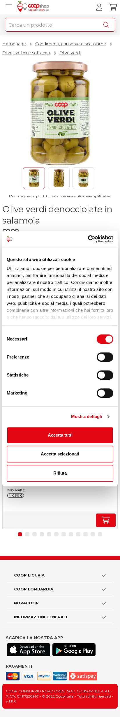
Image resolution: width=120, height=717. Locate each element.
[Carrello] (113, 7)
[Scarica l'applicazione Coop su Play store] (74, 649)
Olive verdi (70, 52)
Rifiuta (60, 473)
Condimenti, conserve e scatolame (70, 43)
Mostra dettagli (86, 416)
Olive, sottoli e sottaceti (26, 52)
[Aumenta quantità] (105, 520)
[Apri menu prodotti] (7, 7)
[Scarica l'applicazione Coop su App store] (28, 649)
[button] (20, 534)
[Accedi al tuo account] (99, 7)
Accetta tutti (60, 435)
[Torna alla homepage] (34, 7)
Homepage (14, 43)
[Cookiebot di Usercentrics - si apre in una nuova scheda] (87, 239)
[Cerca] (107, 25)
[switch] (105, 357)
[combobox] (60, 24)
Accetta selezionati (60, 453)
